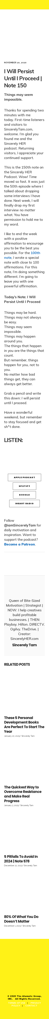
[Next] (34, 563)
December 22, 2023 (13, 865)
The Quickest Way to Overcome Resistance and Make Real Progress (22, 794)
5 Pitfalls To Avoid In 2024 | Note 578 (21, 859)
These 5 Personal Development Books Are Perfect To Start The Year (24, 724)
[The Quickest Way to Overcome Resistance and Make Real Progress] (24, 762)
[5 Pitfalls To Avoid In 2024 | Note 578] (24, 831)
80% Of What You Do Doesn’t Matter (21, 919)
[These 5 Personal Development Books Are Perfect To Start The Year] (24, 692)
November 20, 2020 (15, 62)
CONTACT (31, 1005)
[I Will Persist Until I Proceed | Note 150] (24, 586)
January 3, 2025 (11, 805)
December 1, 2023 (12, 926)
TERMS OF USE (16, 1002)
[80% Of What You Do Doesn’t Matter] (24, 891)
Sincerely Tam (28, 736)
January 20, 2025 (12, 736)
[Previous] (14, 563)
